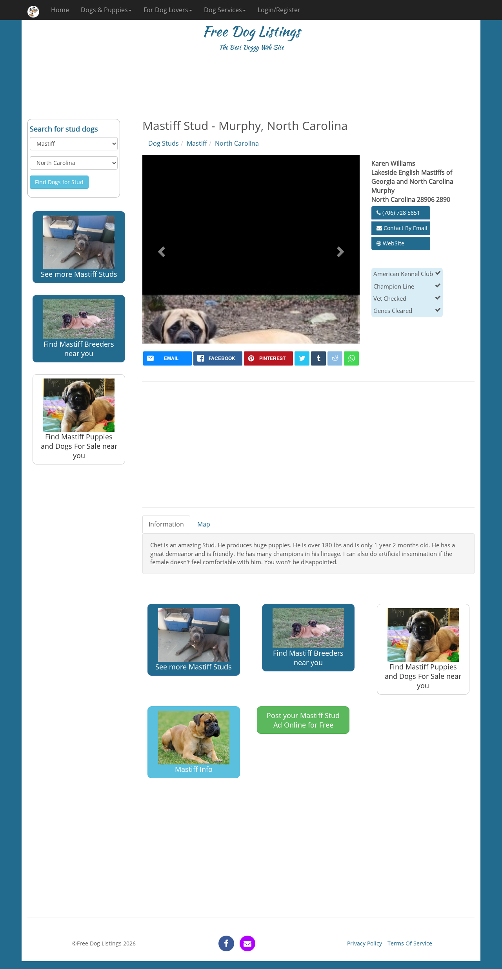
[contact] (247, 943)
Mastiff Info (194, 769)
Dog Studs (163, 143)
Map (203, 524)
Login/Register (279, 9)
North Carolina (237, 143)
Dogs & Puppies (104, 9)
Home (60, 9)
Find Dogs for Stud (59, 182)
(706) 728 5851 (400, 212)
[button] (160, 249)
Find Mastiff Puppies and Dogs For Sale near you (79, 446)
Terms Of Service (409, 943)
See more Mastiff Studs (79, 274)
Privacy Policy (364, 943)
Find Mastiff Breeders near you (79, 348)
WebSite (392, 243)
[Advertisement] (251, 89)
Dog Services (223, 9)
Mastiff (197, 143)
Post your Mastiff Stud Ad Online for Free (303, 720)
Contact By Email (404, 228)
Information (166, 524)
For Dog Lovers (166, 9)
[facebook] (226, 943)
